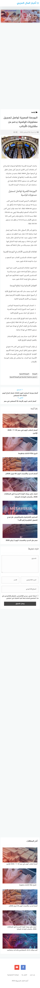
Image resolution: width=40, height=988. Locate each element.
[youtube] (17, 967)
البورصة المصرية (24, 374)
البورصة (34, 374)
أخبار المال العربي (26, 3)
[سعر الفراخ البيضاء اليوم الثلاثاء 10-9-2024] (10, 16)
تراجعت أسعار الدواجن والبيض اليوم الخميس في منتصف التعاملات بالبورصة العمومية (30, 17)
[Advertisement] (20, 47)
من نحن (32, 975)
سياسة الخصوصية (13, 975)
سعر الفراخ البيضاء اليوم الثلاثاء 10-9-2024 (10, 19)
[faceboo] (23, 967)
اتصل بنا (24, 975)
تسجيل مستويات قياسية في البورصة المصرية (23, 377)
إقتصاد (33, 112)
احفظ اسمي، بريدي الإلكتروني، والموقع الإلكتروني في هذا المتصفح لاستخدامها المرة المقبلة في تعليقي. (20, 597)
